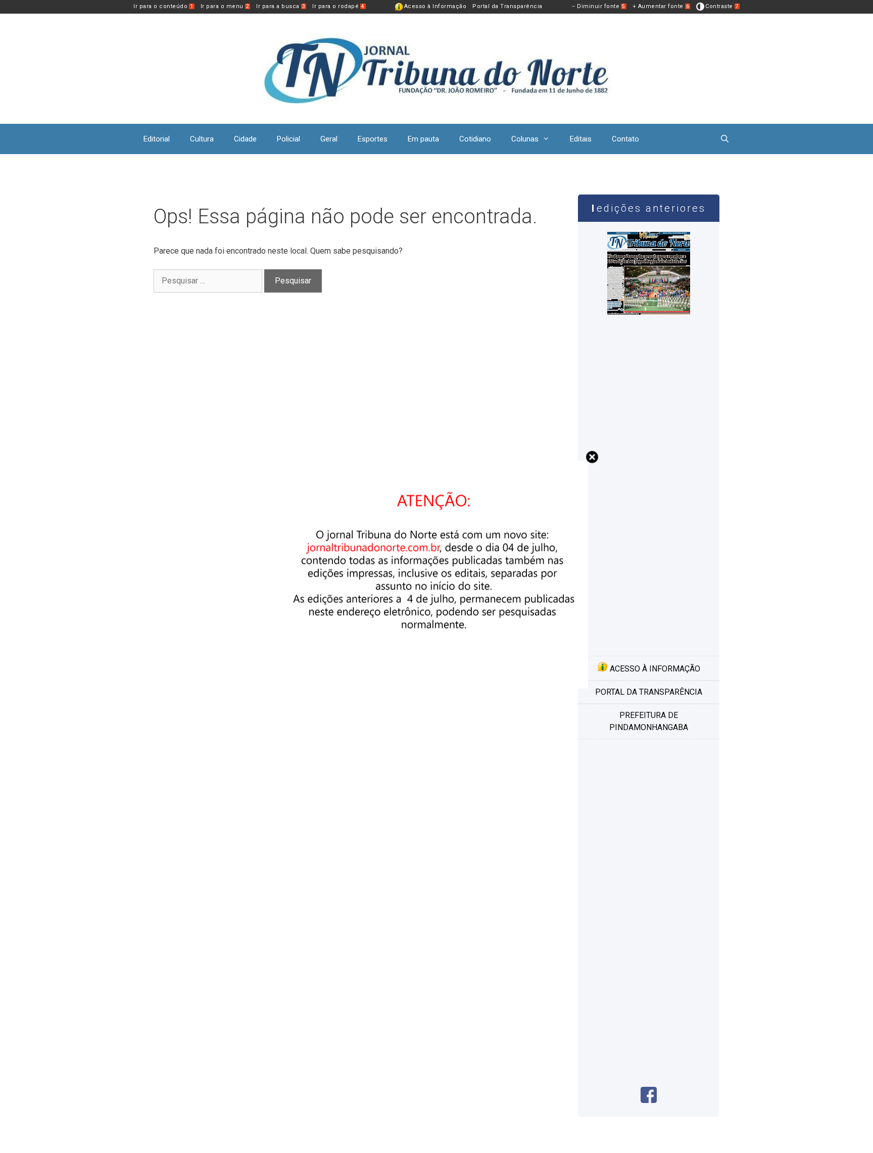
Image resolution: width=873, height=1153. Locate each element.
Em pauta (423, 138)
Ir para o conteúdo (163, 6)
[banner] (436, 686)
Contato (625, 138)
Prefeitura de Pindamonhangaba (648, 721)
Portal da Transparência (507, 6)
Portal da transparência (648, 692)
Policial (288, 138)
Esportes (372, 138)
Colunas (525, 138)
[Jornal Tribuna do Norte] (436, 68)
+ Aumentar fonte (661, 6)
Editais (581, 138)
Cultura (202, 138)
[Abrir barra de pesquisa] (725, 139)
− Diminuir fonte (598, 6)
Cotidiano (475, 138)
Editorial (156, 138)
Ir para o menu (225, 6)
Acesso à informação (654, 669)
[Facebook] (649, 1100)
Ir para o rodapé (338, 6)
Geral (328, 138)
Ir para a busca (280, 6)
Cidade (245, 138)
